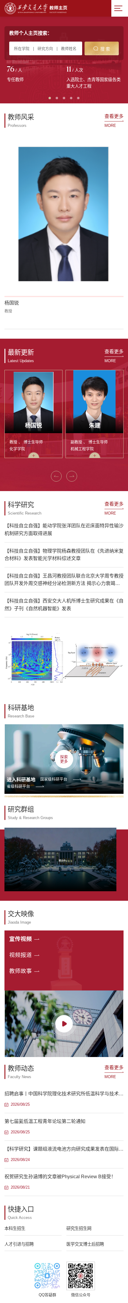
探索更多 (64, 759)
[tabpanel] (34, 74)
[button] (56, 476)
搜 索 (105, 49)
